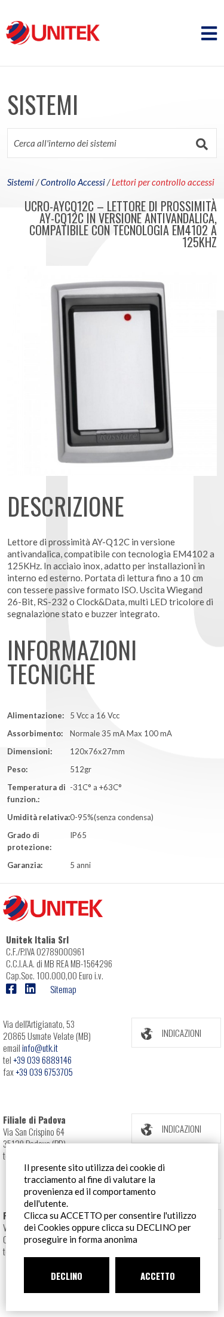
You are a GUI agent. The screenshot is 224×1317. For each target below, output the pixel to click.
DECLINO (66, 1275)
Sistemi (20, 182)
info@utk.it (40, 1047)
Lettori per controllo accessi (163, 182)
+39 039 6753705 (44, 1071)
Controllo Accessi (73, 182)
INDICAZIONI (181, 1032)
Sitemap (63, 989)
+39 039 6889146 (42, 1059)
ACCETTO (157, 1275)
